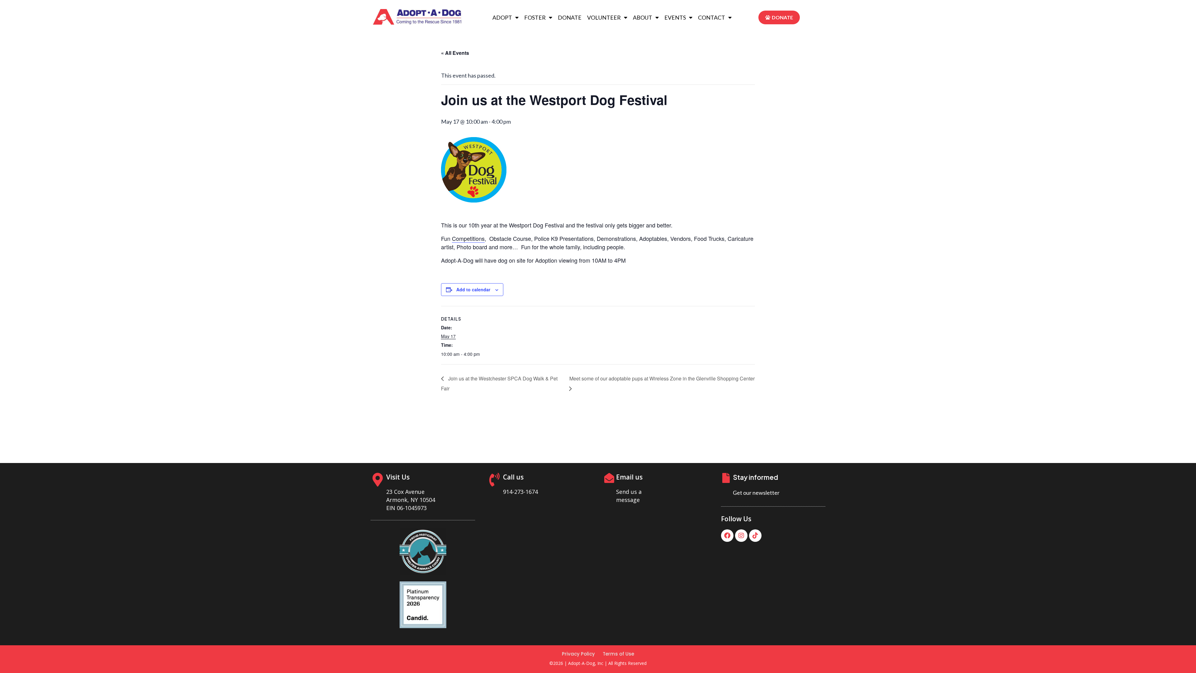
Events (675, 17)
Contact (711, 17)
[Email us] (609, 478)
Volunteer (604, 17)
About (642, 17)
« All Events (455, 52)
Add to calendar (473, 289)
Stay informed (755, 477)
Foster (535, 17)
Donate (569, 17)
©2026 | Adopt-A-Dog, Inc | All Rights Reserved (598, 663)
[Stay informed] (726, 478)
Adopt (502, 17)
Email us (629, 477)
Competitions (468, 238)
